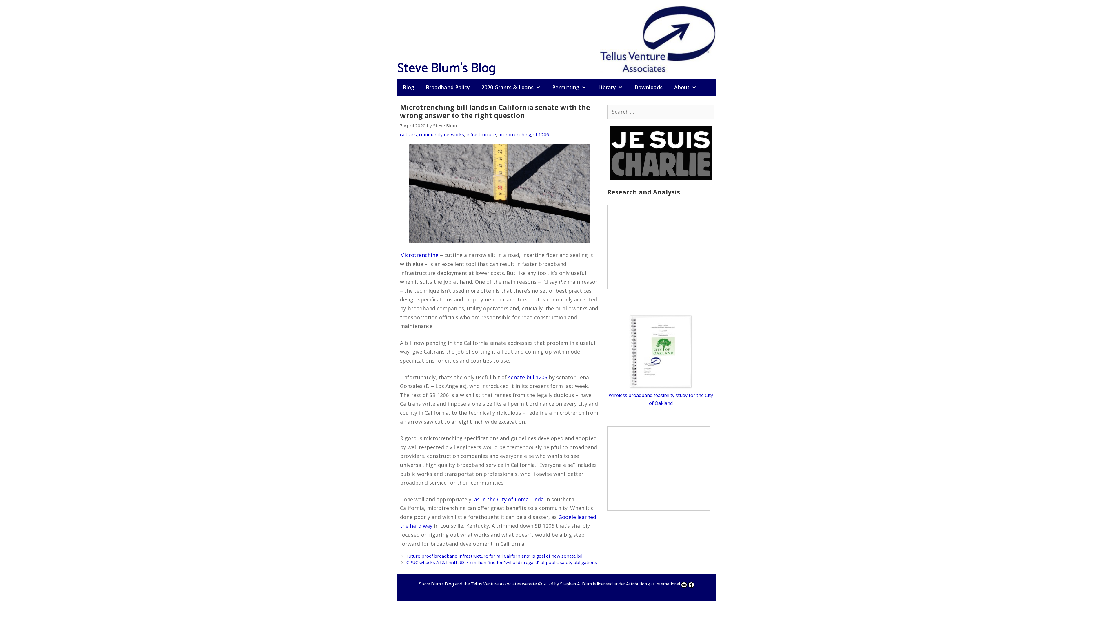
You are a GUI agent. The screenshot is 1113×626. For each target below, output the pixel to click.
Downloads (648, 87)
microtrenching (514, 134)
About (682, 87)
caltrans (408, 134)
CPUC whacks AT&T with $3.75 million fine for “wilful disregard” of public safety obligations (501, 562)
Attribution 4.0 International (653, 584)
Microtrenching (419, 255)
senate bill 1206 (527, 377)
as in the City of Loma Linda (509, 499)
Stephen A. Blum (576, 584)
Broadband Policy (448, 87)
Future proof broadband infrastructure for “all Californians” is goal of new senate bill (494, 556)
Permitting (565, 87)
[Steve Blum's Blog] (658, 38)
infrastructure (481, 134)
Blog (408, 87)
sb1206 (541, 134)
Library (607, 87)
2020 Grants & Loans (507, 87)
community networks (441, 134)
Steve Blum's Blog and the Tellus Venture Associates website (478, 584)
